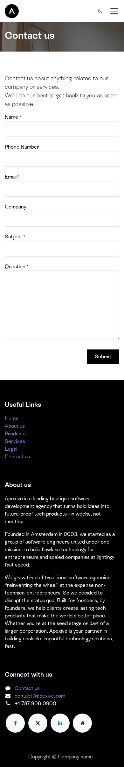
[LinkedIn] (60, 723)
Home (11, 418)
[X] (37, 723)
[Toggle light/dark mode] (100, 11)
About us (15, 426)
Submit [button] (103, 357)
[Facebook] (15, 723)
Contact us (17, 457)
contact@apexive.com (40, 696)
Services (15, 441)
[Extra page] (82, 723)
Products (15, 434)
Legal (11, 449)
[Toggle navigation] (114, 11)
